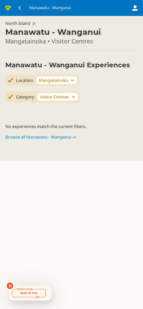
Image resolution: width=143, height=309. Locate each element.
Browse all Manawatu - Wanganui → (40, 137)
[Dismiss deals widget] (10, 285)
